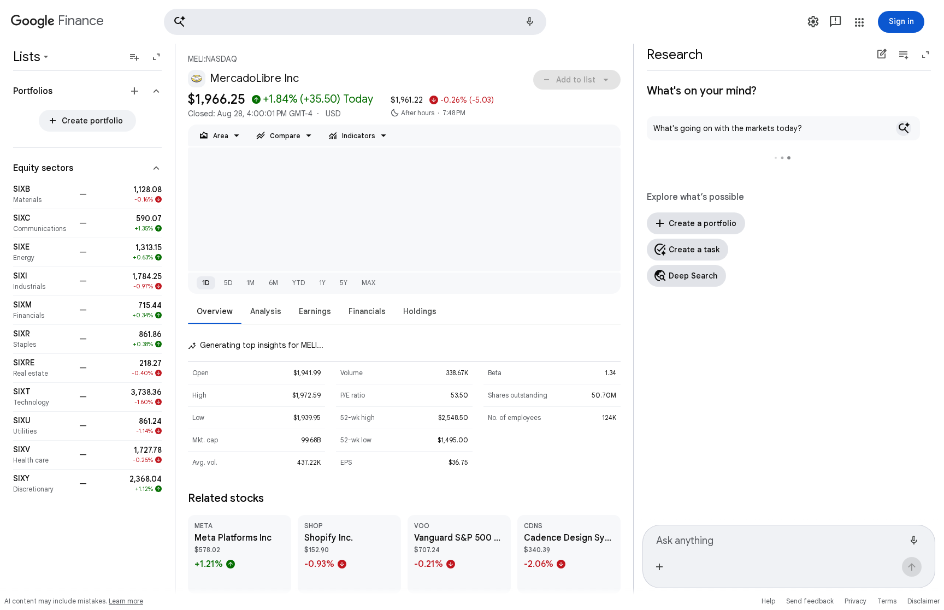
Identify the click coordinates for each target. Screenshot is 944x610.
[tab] (214, 311)
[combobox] (780, 539)
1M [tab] (250, 283)
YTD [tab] (298, 283)
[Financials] (43, 310)
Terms (886, 601)
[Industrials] (43, 281)
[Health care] (43, 455)
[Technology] (43, 397)
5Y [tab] (343, 283)
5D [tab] (228, 283)
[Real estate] (43, 368)
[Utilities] (43, 426)
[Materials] (43, 194)
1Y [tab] (322, 283)
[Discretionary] (43, 484)
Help (768, 601)
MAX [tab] (368, 283)
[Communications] (43, 223)
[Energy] (43, 252)
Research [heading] (675, 54)
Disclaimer (923, 601)
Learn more (126, 601)
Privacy (855, 601)
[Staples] (43, 339)
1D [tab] (206, 283)
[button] (355, 22)
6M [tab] (273, 283)
